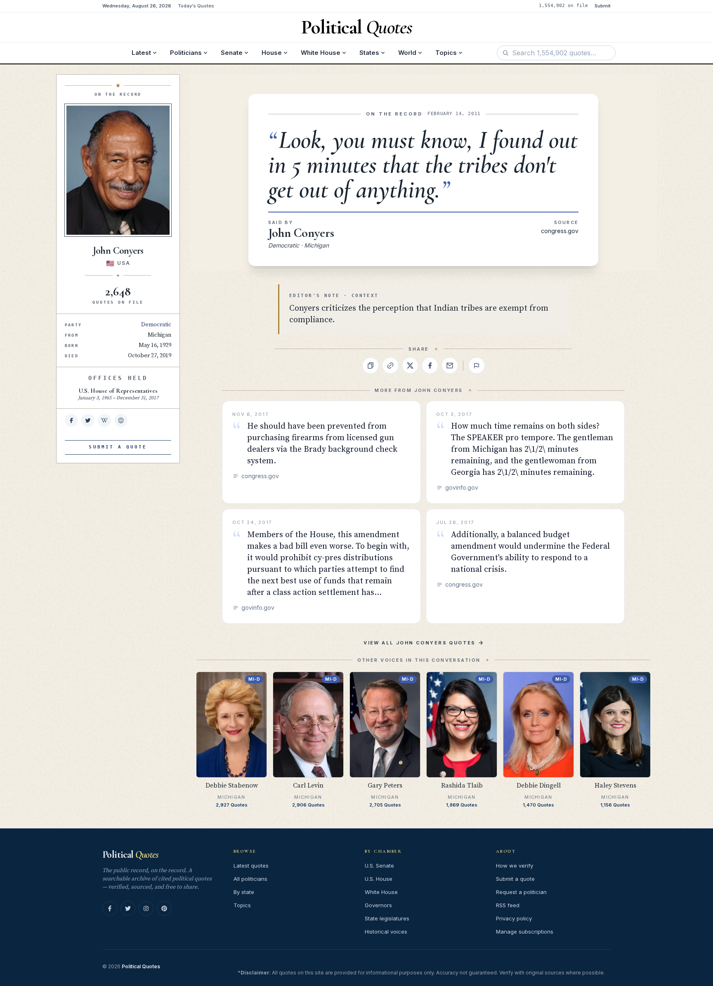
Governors (378, 905)
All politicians (250, 878)
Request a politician (521, 892)
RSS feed (507, 905)
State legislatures (387, 918)
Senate (232, 53)
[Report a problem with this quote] (476, 365)
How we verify (514, 865)
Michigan (159, 335)
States (369, 53)
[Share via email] (449, 365)
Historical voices (386, 931)
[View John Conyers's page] (118, 170)
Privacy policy (514, 918)
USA (123, 263)
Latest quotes (251, 865)
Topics (446, 53)
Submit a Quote (118, 447)
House (272, 53)
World (407, 53)
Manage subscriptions (524, 931)
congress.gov (559, 230)
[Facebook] (109, 908)
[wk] (104, 420)
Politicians (186, 53)
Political (130, 855)
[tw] (87, 420)
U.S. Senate (379, 865)
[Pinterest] (164, 908)
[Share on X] (410, 365)
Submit (603, 6)
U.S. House (378, 878)
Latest (141, 53)
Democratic (156, 324)
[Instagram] (146, 908)
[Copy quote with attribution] (370, 365)
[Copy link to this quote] (390, 365)
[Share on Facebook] (430, 365)
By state (244, 892)
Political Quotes (141, 966)
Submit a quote (515, 878)
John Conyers (301, 233)
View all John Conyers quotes (420, 643)
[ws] (120, 420)
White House (320, 53)
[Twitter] (127, 908)
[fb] (71, 420)
